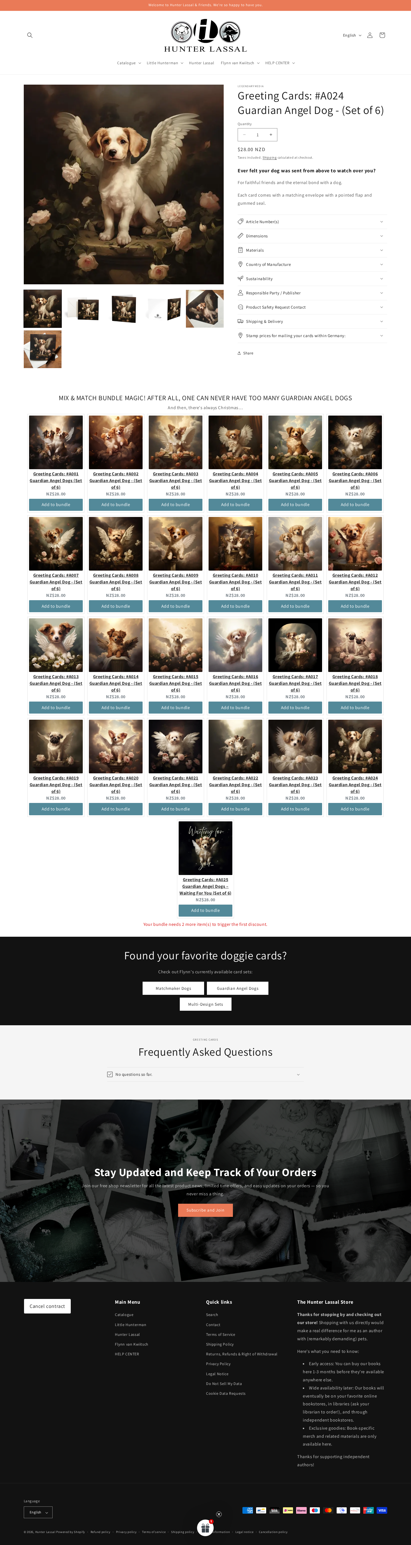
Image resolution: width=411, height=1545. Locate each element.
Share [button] (248, 353)
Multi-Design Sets (205, 1004)
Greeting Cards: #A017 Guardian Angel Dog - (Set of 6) (295, 683)
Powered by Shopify (70, 1532)
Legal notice (244, 1532)
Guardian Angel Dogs (238, 988)
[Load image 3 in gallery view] (124, 309)
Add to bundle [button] (56, 504)
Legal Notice (217, 1373)
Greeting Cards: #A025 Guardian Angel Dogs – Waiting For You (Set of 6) (205, 886)
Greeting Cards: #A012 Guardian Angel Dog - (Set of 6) (355, 582)
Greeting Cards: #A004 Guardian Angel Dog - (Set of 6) (235, 480)
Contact (213, 1324)
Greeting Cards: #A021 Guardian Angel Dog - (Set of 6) (175, 784)
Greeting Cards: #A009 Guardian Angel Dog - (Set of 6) (175, 582)
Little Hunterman (131, 1324)
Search (212, 1314)
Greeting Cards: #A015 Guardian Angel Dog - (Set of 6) (175, 683)
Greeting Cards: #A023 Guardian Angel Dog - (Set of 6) (295, 784)
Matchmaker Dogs (173, 988)
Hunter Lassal (127, 1334)
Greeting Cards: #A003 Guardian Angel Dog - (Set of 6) (175, 480)
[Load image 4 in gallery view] (164, 309)
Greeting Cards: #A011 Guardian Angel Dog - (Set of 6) (295, 582)
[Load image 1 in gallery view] (43, 309)
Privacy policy (126, 1532)
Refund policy (100, 1532)
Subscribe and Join (205, 1210)
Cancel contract (47, 1306)
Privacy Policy (218, 1364)
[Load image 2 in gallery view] (83, 309)
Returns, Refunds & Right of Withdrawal (242, 1354)
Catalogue (124, 1314)
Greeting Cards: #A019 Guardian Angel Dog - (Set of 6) (56, 784)
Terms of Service (220, 1334)
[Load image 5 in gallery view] (205, 309)
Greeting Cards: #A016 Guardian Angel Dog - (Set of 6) (235, 683)
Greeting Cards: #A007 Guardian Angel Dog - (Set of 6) (56, 582)
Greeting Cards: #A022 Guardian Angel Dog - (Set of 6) (235, 784)
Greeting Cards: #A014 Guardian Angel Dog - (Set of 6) (115, 683)
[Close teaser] (219, 1514)
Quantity (245, 123)
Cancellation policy (273, 1532)
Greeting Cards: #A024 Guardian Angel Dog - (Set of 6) (355, 784)
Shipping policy (182, 1532)
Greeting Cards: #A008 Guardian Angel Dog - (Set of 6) (115, 582)
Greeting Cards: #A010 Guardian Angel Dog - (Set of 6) (235, 582)
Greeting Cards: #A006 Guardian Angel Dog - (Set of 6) (355, 480)
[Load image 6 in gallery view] (43, 349)
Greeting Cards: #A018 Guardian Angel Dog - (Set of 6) (355, 683)
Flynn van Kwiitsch (131, 1344)
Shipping (270, 157)
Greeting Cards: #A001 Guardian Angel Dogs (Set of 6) (56, 480)
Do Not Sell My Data (224, 1383)
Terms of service (154, 1532)
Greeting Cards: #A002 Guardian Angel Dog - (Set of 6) (115, 480)
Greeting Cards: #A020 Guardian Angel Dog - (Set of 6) (115, 784)
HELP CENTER (127, 1354)
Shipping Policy (220, 1344)
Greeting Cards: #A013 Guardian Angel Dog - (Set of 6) (56, 683)
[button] (30, 35)
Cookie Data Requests (226, 1393)
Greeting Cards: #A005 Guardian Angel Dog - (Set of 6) (295, 480)
